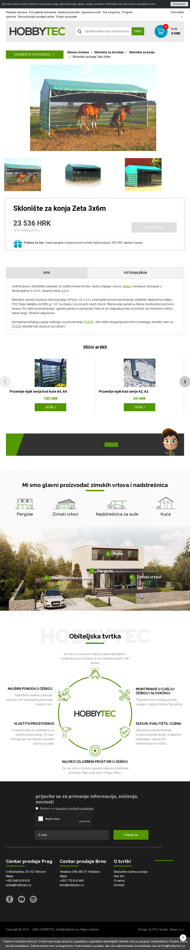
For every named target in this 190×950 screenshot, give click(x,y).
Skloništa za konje (142, 52)
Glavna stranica (78, 52)
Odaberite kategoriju (32, 54)
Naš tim (119, 876)
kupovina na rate (91, 12)
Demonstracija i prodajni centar (36, 16)
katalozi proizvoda (69, 12)
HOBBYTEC (47, 929)
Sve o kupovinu (111, 12)
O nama (119, 880)
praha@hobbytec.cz (18, 885)
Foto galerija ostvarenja (42, 12)
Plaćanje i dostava (16, 12)
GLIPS (153, 929)
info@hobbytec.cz (67, 929)
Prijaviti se (131, 835)
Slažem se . (67, 808)
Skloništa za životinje (109, 52)
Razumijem (179, 4)
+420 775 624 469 (72, 880)
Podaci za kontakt (66, 16)
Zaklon (127, 286)
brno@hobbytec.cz (72, 885)
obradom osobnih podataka (74, 808)
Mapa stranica (89, 929)
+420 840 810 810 (18, 880)
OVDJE (88, 322)
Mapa (9, 876)
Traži (138, 31)
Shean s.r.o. (177, 929)
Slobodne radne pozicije (131, 871)
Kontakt (119, 885)
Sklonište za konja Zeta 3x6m (92, 57)
